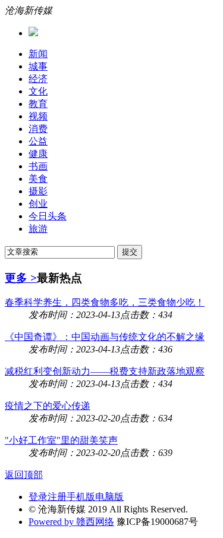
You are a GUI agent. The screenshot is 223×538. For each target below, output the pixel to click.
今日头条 (48, 216)
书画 (38, 166)
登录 (38, 497)
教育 (38, 104)
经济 (38, 79)
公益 (38, 141)
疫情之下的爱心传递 (47, 406)
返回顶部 (24, 475)
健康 (38, 154)
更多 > (21, 278)
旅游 (38, 229)
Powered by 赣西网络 (71, 522)
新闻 (38, 54)
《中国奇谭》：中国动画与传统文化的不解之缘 (105, 337)
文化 (38, 91)
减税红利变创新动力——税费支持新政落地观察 (105, 371)
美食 (38, 179)
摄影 (38, 191)
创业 (38, 204)
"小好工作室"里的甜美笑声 (61, 440)
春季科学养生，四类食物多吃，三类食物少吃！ (105, 302)
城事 (38, 66)
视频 (38, 116)
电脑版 (109, 497)
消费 (38, 129)
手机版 (81, 497)
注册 (57, 497)
